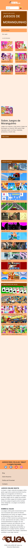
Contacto (5, 484)
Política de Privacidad (8, 480)
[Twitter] (5, 467)
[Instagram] (21, 467)
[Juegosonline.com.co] (14, 2)
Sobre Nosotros (6, 476)
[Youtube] (16, 467)
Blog (3, 473)
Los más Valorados (6, 38)
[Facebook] (11, 467)
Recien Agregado (5, 30)
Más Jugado (4, 34)
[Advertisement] (14, 90)
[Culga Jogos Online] (14, 539)
